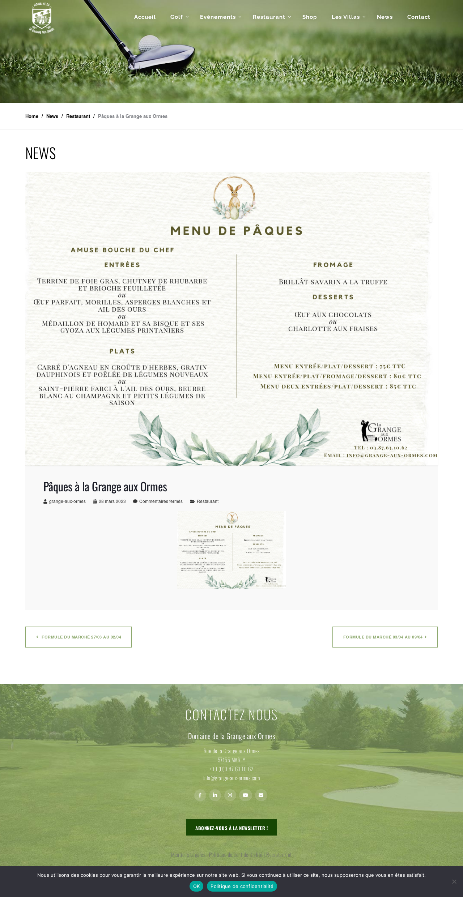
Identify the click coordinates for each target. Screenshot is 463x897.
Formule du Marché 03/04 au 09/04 (383, 637)
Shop (309, 17)
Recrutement (279, 854)
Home (31, 115)
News (385, 17)
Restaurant (269, 17)
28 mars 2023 (112, 501)
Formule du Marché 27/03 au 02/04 (81, 637)
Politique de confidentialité (236, 854)
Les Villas (346, 17)
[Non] (454, 881)
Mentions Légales (188, 854)
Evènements (218, 17)
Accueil (145, 17)
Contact (418, 17)
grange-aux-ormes (67, 501)
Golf (176, 17)
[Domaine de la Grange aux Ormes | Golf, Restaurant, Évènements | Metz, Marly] (41, 18)
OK (196, 886)
